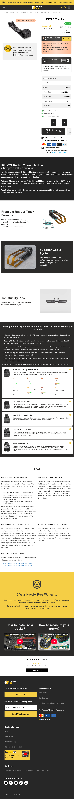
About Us (43, 693)
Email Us (66, 39)
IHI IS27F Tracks (57, 12)
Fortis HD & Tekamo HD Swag (51, 703)
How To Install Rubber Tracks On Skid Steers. (17, 563)
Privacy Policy (10, 742)
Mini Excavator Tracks (27, 12)
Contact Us (20, 694)
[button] (4, 8)
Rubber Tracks (14, 12)
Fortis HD (11, 794)
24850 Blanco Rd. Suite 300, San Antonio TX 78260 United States (27, 770)
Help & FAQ (10, 736)
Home (6, 12)
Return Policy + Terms (14, 747)
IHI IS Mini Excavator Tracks (42, 12)
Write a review (37, 670)
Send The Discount (21, 714)
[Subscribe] (35, 707)
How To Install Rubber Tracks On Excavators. (17, 565)
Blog (6, 731)
